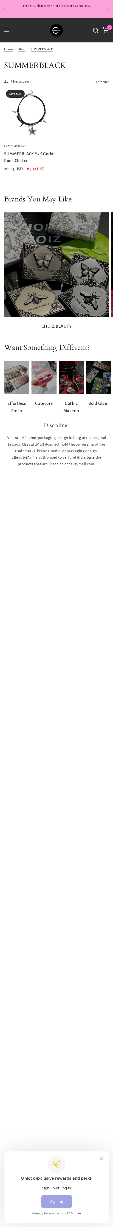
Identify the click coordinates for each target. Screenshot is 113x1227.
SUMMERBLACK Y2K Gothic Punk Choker (29, 157)
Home (8, 49)
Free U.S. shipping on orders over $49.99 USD (56, 6)
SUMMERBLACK (42, 49)
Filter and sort (21, 81)
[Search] (95, 30)
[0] (104, 30)
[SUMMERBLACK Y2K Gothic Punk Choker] (29, 113)
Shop (22, 49)
